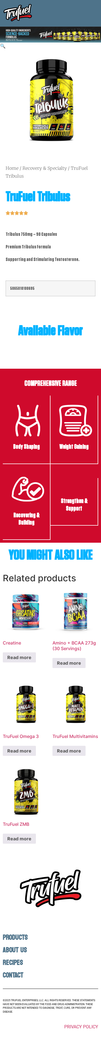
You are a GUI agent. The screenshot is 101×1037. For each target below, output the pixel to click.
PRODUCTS (15, 937)
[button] (3, 46)
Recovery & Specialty (44, 168)
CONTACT (13, 975)
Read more (19, 657)
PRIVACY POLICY (81, 1026)
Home (12, 168)
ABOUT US (15, 950)
